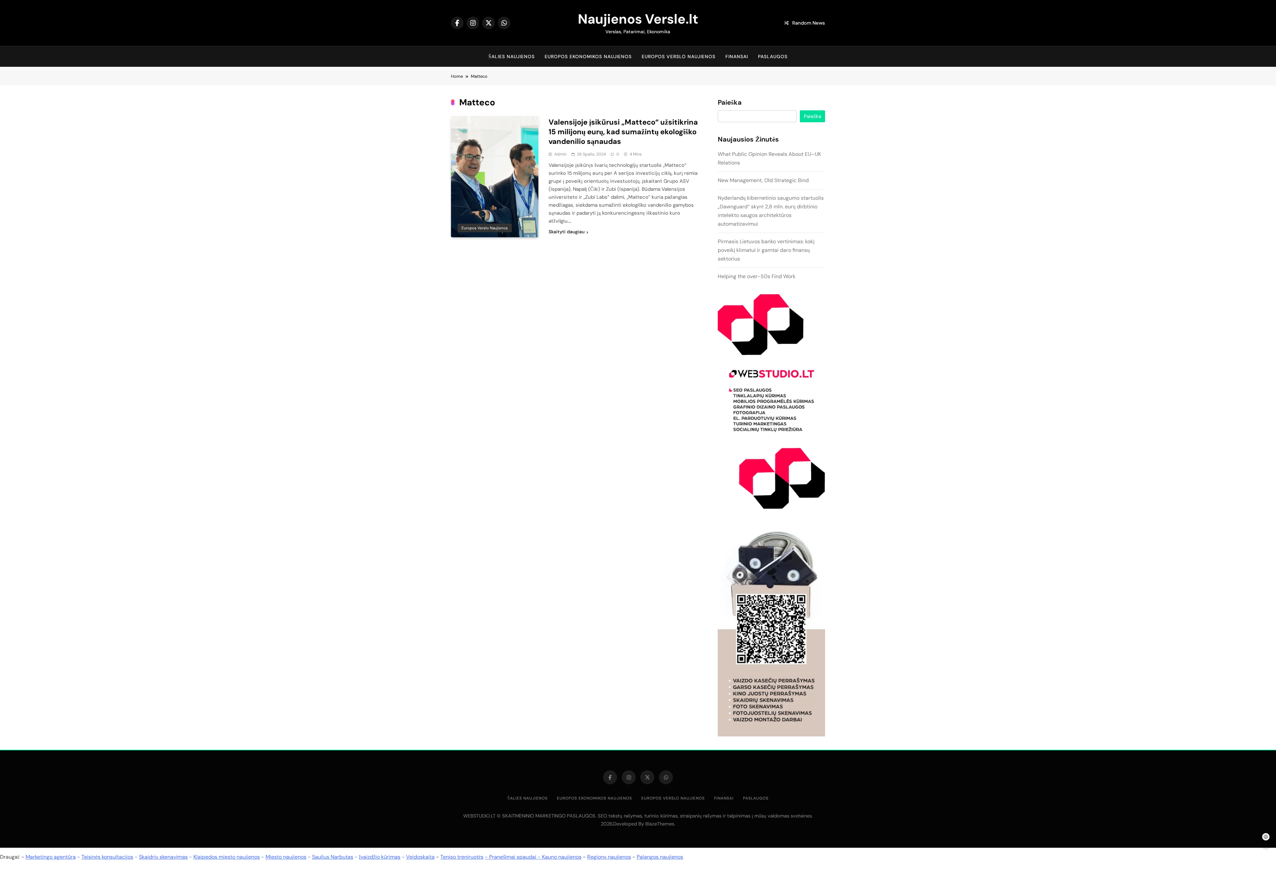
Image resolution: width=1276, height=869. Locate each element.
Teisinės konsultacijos (107, 856)
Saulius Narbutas (332, 856)
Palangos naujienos (660, 856)
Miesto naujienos (286, 856)
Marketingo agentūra (51, 856)
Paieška (730, 103)
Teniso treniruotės (461, 856)
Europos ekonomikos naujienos (588, 56)
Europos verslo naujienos (678, 56)
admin (560, 154)
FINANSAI (736, 56)
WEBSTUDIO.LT (479, 816)
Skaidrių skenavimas (163, 856)
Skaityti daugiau (567, 232)
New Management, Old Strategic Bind (763, 180)
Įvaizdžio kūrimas (379, 856)
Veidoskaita (420, 856)
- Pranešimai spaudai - (513, 856)
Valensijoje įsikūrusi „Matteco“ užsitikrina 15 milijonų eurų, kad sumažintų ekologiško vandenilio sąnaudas (623, 131)
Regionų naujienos (609, 856)
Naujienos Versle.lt (638, 19)
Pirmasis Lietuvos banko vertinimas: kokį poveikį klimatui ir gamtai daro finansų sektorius (766, 250)
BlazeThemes (659, 824)
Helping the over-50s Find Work (757, 276)
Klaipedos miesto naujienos (226, 856)
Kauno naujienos (562, 856)
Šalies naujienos (511, 56)
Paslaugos (773, 56)
